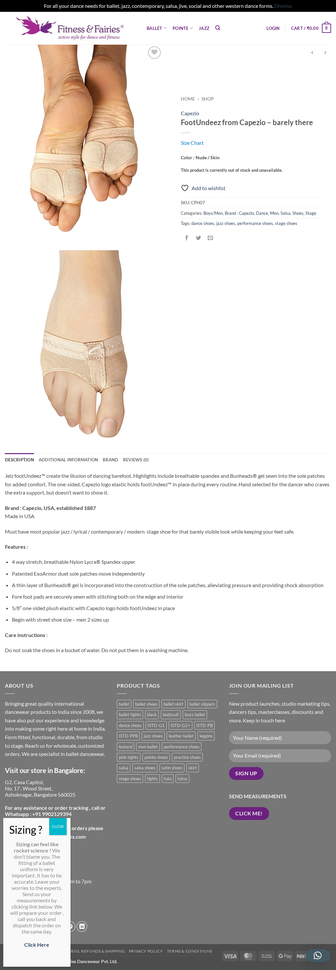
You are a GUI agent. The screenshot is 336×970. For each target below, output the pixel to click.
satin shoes (171, 767)
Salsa (285, 213)
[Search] (217, 28)
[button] (273, 28)
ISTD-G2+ (180, 725)
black (152, 714)
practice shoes (187, 757)
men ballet (148, 746)
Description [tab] (19, 459)
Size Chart (192, 143)
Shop (207, 98)
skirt (192, 767)
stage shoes (286, 223)
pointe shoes (156, 757)
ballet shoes (146, 704)
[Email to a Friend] (210, 238)
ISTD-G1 (156, 725)
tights (152, 778)
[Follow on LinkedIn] (81, 926)
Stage (310, 213)
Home (188, 98)
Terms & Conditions (189, 951)
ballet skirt (173, 704)
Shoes (298, 213)
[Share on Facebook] (186, 238)
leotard (125, 746)
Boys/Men (213, 213)
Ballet (154, 28)
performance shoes (255, 223)
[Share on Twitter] (198, 238)
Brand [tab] (110, 459)
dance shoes (202, 223)
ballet (124, 704)
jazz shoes (225, 223)
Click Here (36, 944)
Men (274, 213)
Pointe (181, 28)
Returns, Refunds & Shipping (92, 951)
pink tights (128, 757)
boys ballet (195, 714)
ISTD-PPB (128, 736)
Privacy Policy (146, 951)
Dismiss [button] (283, 6)
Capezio (190, 113)
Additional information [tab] (68, 459)
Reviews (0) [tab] (136, 459)
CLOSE (58, 826)
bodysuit (171, 714)
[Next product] (312, 53)
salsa (123, 767)
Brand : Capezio (239, 213)
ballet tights (130, 714)
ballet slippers (202, 704)
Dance (262, 213)
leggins (206, 736)
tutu (168, 778)
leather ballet (181, 736)
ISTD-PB (204, 725)
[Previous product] (325, 53)
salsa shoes (145, 767)
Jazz (204, 28)
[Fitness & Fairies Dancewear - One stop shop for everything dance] (71, 28)
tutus (182, 778)
